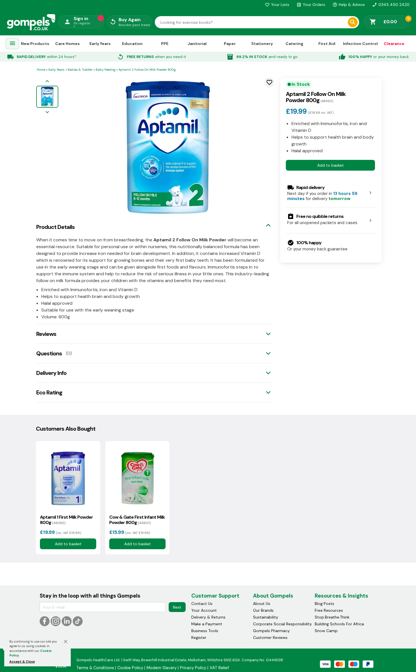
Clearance (394, 43)
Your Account (204, 610)
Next (177, 607)
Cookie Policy (130, 667)
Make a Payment (206, 623)
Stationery (262, 43)
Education (132, 43)
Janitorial (197, 43)
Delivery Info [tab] (51, 373)
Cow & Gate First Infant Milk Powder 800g (137, 519)
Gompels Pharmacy (271, 630)
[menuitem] (12, 44)
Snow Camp (326, 630)
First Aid (326, 43)
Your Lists (277, 4)
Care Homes (67, 43)
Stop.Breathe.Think (332, 617)
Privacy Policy (193, 667)
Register (198, 637)
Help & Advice (349, 4)
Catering (294, 43)
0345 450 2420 (390, 4)
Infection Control (360, 43)
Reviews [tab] (46, 334)
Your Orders (311, 4)
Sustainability (265, 617)
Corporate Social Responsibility (282, 623)
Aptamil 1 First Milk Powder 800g (66, 519)
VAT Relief (219, 667)
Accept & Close (22, 662)
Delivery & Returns (208, 617)
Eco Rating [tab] (49, 392)
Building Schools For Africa (339, 623)
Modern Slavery (162, 667)
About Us (261, 603)
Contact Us (202, 603)
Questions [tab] (49, 353)
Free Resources (329, 610)
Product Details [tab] (55, 227)
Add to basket (330, 165)
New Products (35, 43)
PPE (164, 43)
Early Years (100, 43)
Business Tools (204, 630)
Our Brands (263, 610)
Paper (230, 43)
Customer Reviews (270, 637)
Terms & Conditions (95, 667)
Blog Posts (324, 603)
